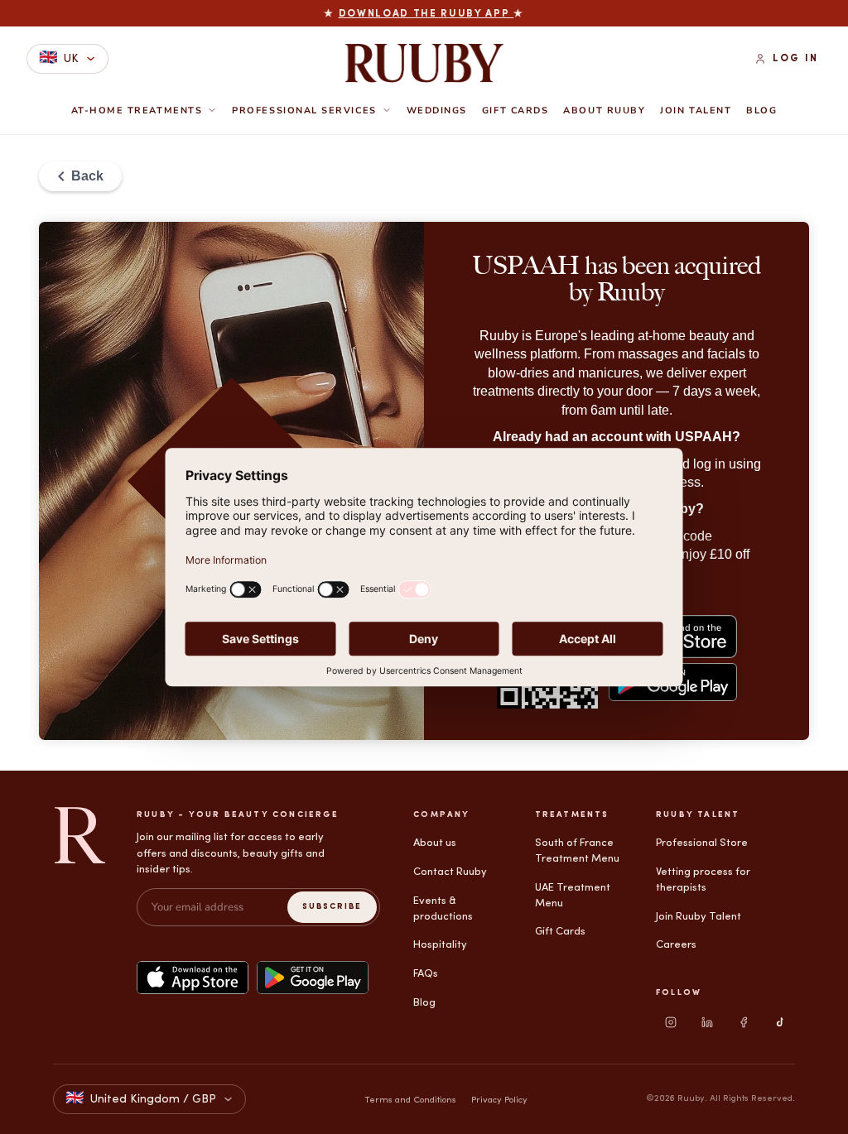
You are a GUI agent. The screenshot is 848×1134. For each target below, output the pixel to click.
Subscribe (332, 906)
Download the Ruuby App (426, 14)
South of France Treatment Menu (577, 851)
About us (434, 843)
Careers (676, 944)
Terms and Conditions (410, 1100)
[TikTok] (780, 1022)
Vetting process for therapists (703, 880)
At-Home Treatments (137, 110)
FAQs (425, 973)
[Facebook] (744, 1022)
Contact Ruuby (450, 872)
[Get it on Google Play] (313, 977)
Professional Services (304, 110)
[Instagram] (671, 1022)
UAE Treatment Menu (572, 895)
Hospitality (440, 944)
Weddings (437, 111)
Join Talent (695, 111)
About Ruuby (604, 111)
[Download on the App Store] (192, 977)
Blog (761, 111)
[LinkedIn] (707, 1022)
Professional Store (702, 843)
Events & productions (443, 909)
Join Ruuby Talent (698, 916)
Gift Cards (515, 111)
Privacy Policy (499, 1100)
